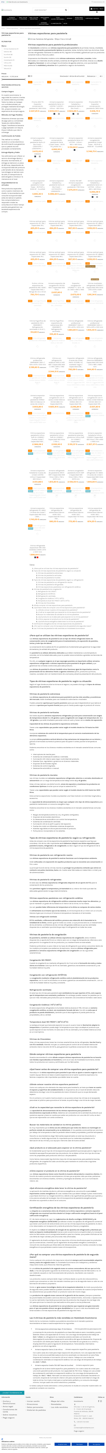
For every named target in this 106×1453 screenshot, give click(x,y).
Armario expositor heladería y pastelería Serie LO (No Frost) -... (75, 105)
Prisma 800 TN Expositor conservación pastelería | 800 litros (94, 105)
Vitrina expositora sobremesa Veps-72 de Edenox (53, 1329)
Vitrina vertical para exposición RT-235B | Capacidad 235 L (75, 254)
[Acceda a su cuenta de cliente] (97, 12)
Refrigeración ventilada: (47, 596)
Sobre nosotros (10, 1415)
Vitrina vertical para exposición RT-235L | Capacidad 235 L (76, 223)
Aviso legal (8, 1406)
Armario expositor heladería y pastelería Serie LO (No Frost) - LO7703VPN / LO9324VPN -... (56, 186)
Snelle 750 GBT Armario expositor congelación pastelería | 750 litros (75, 184)
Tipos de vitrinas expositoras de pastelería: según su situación (57, 571)
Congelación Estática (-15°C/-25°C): (51, 598)
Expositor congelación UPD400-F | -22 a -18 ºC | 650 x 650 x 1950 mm (76, 287)
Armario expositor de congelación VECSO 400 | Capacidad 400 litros (56, 286)
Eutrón (7, 57)
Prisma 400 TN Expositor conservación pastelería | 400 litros (37, 105)
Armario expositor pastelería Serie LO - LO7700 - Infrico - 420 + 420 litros (76, 141)
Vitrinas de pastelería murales (49, 578)
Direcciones (32, 1404)
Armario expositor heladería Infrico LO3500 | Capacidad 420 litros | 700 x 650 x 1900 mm (95, 437)
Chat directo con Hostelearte (18, 2)
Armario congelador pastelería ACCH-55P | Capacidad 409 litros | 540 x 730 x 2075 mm (76, 475)
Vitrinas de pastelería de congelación (47, 589)
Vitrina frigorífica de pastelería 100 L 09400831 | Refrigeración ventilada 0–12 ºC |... (38, 325)
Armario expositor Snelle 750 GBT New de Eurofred (54, 1365)
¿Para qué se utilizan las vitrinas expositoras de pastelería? (56, 568)
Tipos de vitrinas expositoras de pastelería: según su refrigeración (58, 580)
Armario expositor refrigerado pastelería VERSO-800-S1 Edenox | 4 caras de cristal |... (37, 399)
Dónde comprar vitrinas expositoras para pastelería (53, 605)
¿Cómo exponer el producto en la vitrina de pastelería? (58, 619)
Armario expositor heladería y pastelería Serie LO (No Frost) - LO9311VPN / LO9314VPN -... (37, 143)
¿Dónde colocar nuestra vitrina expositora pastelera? (58, 610)
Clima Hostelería (11, 49)
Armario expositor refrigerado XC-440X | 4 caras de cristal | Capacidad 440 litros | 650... (37, 512)
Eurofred (8, 54)
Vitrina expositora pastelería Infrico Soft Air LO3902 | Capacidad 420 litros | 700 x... (56, 437)
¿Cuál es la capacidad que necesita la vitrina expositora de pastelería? (64, 612)
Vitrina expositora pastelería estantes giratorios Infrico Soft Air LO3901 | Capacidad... (75, 437)
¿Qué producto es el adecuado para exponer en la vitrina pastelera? (63, 617)
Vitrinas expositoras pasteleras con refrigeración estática (59, 587)
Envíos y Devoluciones (9, 1402)
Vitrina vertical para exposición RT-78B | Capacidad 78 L (38, 254)
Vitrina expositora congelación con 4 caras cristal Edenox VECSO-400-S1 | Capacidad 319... (95, 399)
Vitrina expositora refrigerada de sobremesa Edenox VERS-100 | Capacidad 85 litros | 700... (56, 513)
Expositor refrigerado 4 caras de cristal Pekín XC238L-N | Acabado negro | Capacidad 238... (75, 362)
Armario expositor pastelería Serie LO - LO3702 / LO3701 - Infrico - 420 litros (57, 105)
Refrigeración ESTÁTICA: (46, 594)
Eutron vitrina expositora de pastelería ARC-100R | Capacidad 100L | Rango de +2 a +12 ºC (37, 287)
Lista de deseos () (98, 2)
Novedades (56, 1404)
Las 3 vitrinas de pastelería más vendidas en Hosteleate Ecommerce (59, 628)
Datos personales (35, 1407)
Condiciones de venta (10, 1410)
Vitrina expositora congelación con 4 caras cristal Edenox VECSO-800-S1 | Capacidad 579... (57, 399)
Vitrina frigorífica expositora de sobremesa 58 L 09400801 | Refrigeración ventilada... (57, 326)
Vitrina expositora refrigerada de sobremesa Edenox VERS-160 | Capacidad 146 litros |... (95, 513)
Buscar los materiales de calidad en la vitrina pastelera (58, 614)
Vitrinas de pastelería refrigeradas (50, 585)
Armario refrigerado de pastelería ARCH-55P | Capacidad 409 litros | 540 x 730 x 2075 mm (57, 475)
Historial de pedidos (36, 1410)
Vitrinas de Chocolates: (46, 603)
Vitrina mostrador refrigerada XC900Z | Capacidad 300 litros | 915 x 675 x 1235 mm (95, 287)
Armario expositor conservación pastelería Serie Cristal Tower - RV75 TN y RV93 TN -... (56, 142)
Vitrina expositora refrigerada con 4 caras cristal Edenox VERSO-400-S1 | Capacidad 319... (76, 399)
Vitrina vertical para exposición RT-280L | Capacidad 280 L (95, 223)
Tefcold (7, 68)
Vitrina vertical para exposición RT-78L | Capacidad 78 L (38, 223)
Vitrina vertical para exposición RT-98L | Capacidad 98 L (57, 223)
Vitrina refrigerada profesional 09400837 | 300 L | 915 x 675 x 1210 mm (76, 324)
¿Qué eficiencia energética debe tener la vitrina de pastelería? (61, 621)
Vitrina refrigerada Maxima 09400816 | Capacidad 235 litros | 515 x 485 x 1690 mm (95, 362)
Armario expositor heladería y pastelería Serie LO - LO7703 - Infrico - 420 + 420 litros (95, 185)
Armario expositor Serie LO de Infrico (49, 1349)
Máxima (8, 66)
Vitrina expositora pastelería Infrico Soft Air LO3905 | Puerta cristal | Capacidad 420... (37, 437)
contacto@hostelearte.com (84, 1428)
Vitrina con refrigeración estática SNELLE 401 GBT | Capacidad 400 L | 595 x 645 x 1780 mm (56, 363)
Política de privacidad (45, 1437)
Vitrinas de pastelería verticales (49, 575)
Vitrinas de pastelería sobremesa (50, 573)
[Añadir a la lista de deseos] (36, 99)
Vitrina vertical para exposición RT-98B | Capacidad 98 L (57, 254)
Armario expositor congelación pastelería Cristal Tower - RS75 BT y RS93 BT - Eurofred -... (94, 143)
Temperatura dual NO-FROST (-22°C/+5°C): (54, 601)
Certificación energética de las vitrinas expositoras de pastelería (58, 624)
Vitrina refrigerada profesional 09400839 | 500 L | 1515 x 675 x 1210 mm (37, 361)
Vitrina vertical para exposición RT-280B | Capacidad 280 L (95, 254)
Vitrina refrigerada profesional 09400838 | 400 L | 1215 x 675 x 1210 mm (95, 324)
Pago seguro (8, 1418)
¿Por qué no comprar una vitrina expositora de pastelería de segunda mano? (62, 626)
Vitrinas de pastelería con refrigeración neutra (55, 582)
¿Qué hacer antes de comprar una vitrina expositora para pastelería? (59, 608)
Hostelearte (9, 60)
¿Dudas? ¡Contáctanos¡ (11, 1393)
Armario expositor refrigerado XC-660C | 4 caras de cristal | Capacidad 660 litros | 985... (95, 475)
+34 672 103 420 (82, 1422)
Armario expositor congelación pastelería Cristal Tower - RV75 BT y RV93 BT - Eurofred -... (37, 186)
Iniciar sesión (33, 1401)
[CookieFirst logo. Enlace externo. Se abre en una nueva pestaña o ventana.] (2, 1439)
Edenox (8, 52)
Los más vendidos (59, 1407)
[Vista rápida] (39, 99)
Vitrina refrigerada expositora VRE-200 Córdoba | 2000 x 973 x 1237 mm (37, 549)
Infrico (7, 63)
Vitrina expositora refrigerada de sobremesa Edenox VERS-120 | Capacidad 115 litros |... (76, 513)
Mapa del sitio (57, 1401)
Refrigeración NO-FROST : (47, 591)
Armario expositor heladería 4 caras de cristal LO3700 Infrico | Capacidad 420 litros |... (37, 475)
